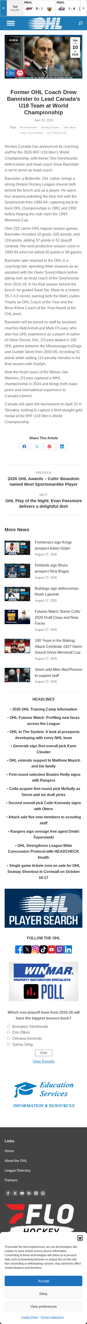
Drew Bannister (28, 127)
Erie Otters (21, 1032)
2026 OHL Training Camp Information (44, 709)
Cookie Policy (30, 1317)
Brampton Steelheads (30, 1027)
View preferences (43, 1306)
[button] (80, 1238)
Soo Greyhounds (56, 132)
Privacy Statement (52, 1317)
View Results (44, 1061)
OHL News (69, 127)
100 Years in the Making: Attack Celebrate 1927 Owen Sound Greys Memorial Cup (58, 646)
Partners (11, 1180)
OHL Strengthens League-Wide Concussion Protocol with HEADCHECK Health (43, 851)
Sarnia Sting (22, 1044)
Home (9, 1151)
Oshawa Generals (27, 1038)
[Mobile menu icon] (11, 23)
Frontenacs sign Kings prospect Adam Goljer (53, 545)
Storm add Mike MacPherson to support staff (58, 673)
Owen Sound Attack (31, 132)
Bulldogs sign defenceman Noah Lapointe (57, 591)
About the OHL (16, 1161)
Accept (43, 1281)
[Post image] (17, 548)
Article (13, 40)
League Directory (18, 1170)
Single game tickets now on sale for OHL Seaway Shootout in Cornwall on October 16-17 (43, 871)
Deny (43, 1294)
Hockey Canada (50, 127)
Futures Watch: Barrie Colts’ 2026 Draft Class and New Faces (58, 617)
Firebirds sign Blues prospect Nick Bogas (52, 568)
